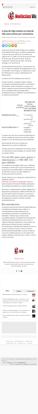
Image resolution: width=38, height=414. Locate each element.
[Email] (15, 45)
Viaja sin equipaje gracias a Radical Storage (15, 306)
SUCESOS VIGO (28, 341)
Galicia (3, 43)
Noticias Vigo (13, 41)
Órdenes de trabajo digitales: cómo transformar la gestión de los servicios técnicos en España (16, 311)
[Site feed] (11, 7)
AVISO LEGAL (18, 364)
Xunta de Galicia (22, 43)
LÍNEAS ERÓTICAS (19, 341)
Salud (12, 43)
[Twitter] (6, 7)
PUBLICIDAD (26, 364)
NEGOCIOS (29, 343)
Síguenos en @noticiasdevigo (12, 24)
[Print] (12, 45)
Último (7, 291)
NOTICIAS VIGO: (10, 341)
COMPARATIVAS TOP (11, 343)
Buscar (33, 7)
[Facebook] (4, 7)
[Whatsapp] (9, 45)
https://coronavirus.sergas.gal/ (15, 182)
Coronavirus (8, 43)
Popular (19, 291)
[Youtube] (9, 7)
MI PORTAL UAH (21, 343)
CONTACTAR (33, 364)
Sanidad (16, 43)
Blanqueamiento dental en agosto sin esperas (15, 294)
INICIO (12, 364)
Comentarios (30, 291)
